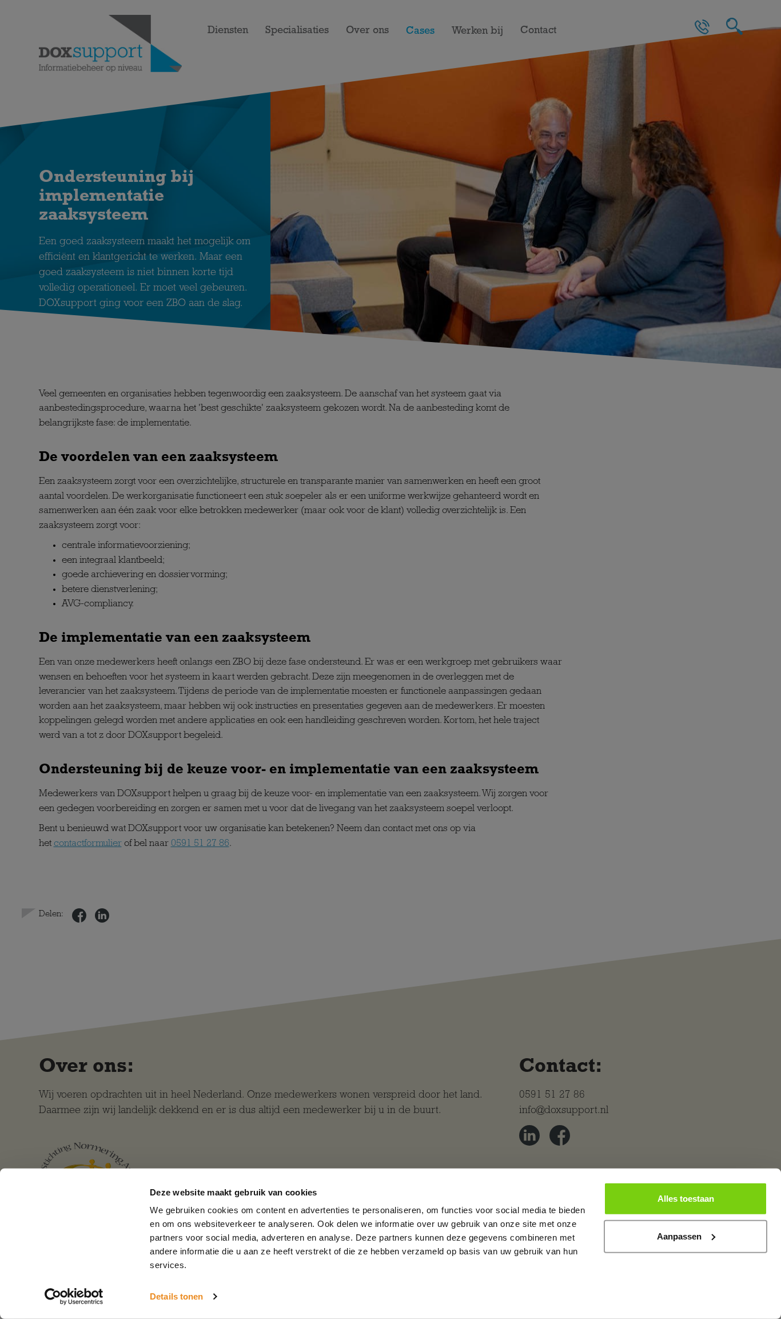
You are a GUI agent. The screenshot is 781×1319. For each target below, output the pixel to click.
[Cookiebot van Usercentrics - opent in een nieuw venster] (74, 1296)
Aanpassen (679, 1236)
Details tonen (176, 1296)
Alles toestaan (686, 1198)
